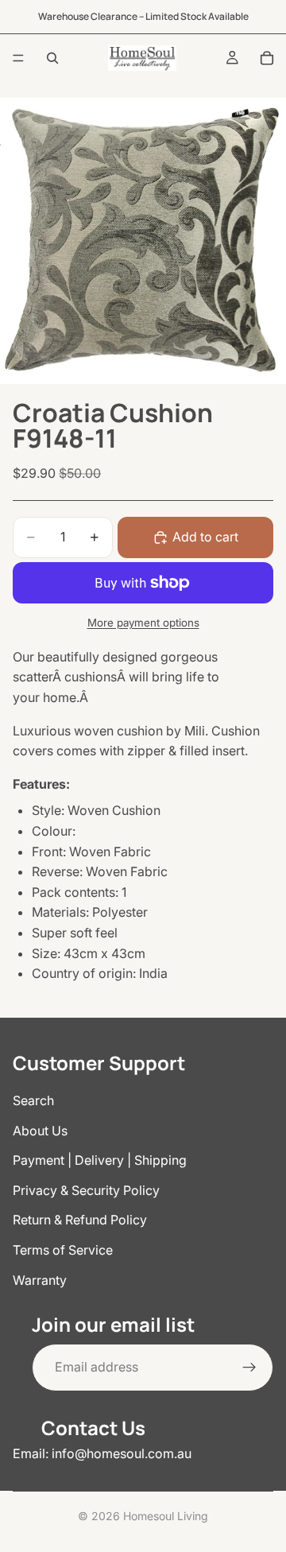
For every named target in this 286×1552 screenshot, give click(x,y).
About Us (40, 1131)
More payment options (143, 622)
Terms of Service (63, 1250)
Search (33, 1100)
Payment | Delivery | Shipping (100, 1160)
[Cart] (266, 58)
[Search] (52, 58)
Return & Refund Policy (80, 1220)
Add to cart (205, 537)
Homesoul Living (165, 1516)
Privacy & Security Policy (86, 1190)
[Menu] (18, 58)
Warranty (40, 1280)
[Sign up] (249, 1367)
